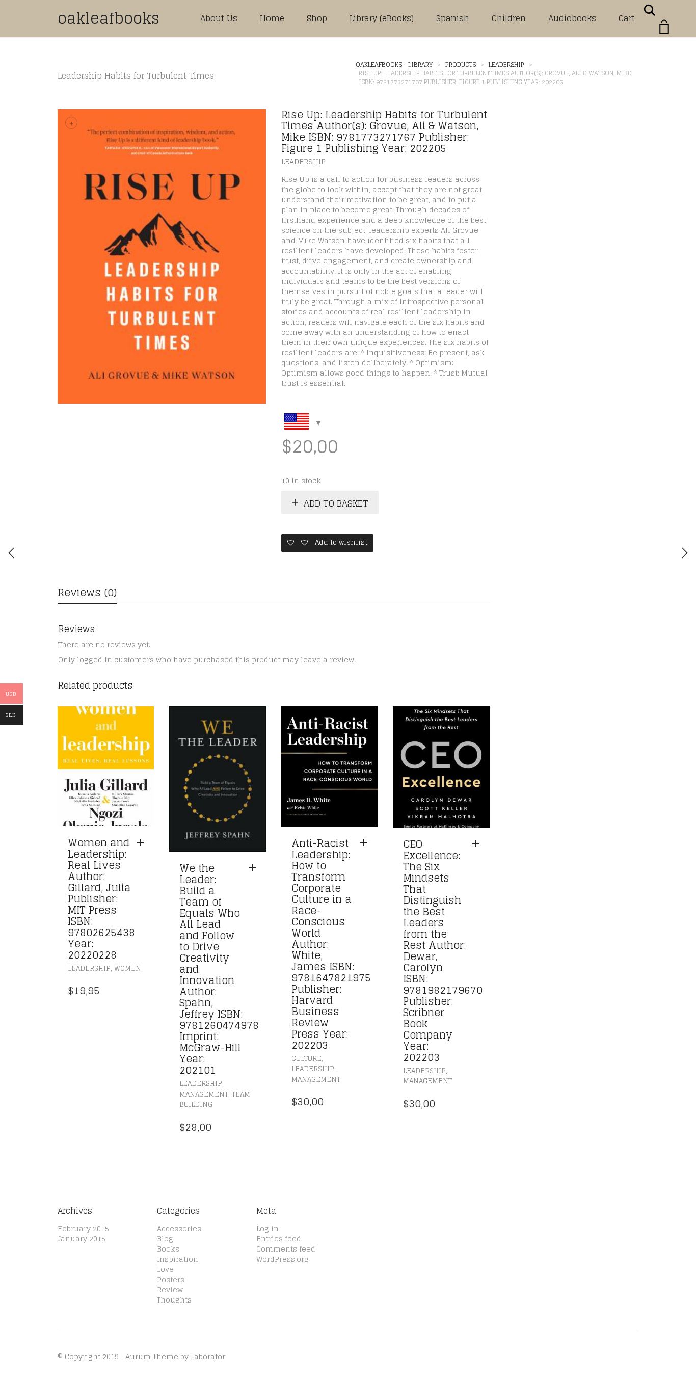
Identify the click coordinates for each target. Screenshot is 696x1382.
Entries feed (278, 1238)
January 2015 (81, 1238)
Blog (165, 1238)
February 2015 (83, 1228)
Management (203, 1094)
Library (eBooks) (382, 18)
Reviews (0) (87, 592)
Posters (170, 1279)
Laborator (208, 1356)
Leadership (303, 161)
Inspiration (177, 1259)
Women (127, 968)
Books (168, 1248)
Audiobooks (572, 18)
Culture (306, 1059)
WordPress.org (282, 1259)
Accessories (179, 1228)
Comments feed (285, 1248)
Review (170, 1289)
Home (272, 18)
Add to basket (336, 503)
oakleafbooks (108, 18)
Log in (267, 1228)
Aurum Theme (151, 1356)
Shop (317, 18)
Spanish (452, 18)
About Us (218, 18)
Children (509, 18)
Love (165, 1269)
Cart (627, 18)
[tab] (87, 593)
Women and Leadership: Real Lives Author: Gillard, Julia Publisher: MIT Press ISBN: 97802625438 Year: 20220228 (101, 899)
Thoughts (174, 1299)
